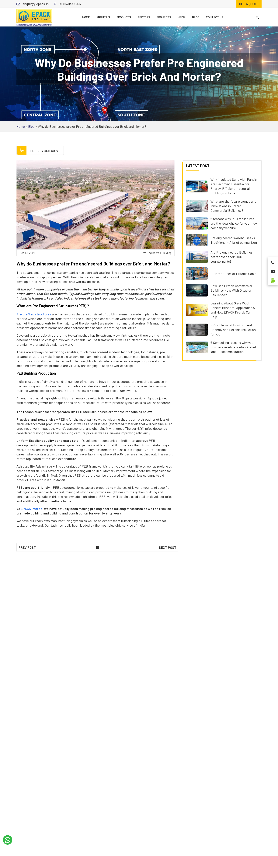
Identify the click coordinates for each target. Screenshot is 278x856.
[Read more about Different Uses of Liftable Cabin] (197, 273)
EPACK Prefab (31, 509)
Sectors (143, 17)
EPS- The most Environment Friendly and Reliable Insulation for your (233, 329)
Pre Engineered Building (157, 252)
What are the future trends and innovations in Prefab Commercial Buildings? (233, 205)
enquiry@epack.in (35, 4)
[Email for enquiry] (273, 270)
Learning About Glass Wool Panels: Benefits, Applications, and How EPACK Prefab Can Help (232, 310)
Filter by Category (43, 151)
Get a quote (249, 4)
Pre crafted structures (33, 314)
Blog (196, 17)
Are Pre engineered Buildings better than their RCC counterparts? (231, 256)
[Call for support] (273, 261)
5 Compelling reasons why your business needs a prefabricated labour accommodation (233, 347)
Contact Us (214, 17)
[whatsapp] (7, 840)
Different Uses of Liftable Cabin (233, 274)
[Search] (257, 17)
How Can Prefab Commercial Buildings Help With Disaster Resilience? (231, 290)
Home (86, 17)
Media (182, 17)
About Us (103, 17)
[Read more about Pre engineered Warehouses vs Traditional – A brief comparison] (197, 239)
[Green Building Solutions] (273, 278)
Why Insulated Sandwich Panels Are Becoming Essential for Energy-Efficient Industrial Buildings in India (233, 186)
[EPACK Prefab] (34, 17)
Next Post (167, 547)
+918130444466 (69, 4)
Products (123, 17)
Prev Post (27, 547)
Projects (164, 17)
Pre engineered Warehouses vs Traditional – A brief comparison (233, 240)
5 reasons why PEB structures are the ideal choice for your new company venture (234, 223)
